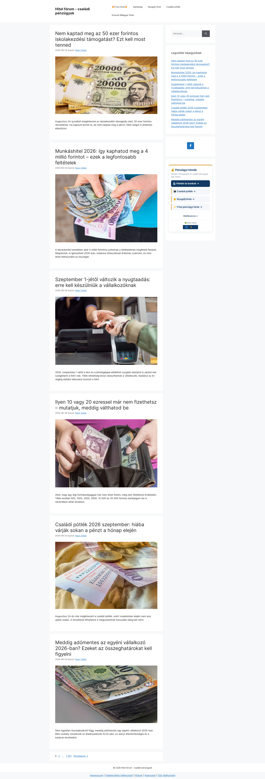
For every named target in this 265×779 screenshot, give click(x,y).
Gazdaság (137, 7)
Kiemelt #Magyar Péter (123, 15)
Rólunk (139, 775)
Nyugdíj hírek (154, 7)
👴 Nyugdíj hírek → (183, 199)
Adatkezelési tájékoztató (119, 775)
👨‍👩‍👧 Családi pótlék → (184, 191)
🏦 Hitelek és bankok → (186, 183)
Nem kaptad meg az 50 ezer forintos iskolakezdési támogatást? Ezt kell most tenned (100, 39)
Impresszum (96, 775)
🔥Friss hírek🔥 (119, 7)
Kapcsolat (150, 775)
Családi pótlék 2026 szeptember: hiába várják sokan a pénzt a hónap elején (99, 527)
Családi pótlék (173, 7)
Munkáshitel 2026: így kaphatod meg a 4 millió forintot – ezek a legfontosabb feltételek (101, 156)
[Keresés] (206, 33)
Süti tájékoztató (166, 775)
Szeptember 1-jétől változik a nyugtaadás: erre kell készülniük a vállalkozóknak (102, 282)
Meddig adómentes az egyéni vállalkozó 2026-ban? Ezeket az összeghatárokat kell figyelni (103, 648)
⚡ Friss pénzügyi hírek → (187, 207)
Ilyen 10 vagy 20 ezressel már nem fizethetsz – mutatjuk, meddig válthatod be (106, 405)
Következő (81, 756)
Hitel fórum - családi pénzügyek (72, 11)
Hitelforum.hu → (190, 216)
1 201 (69, 756)
